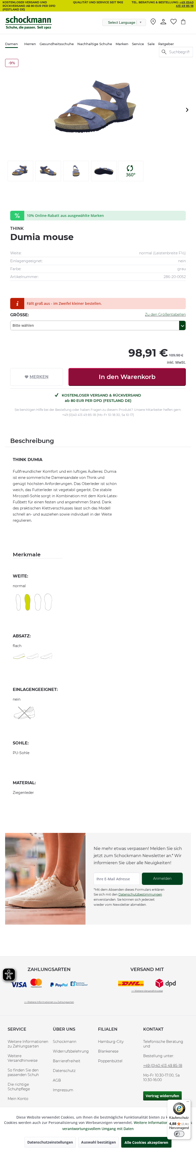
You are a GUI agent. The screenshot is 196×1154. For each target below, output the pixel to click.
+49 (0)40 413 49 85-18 (184, 4)
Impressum (63, 1090)
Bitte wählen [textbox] (23, 325)
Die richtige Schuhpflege (19, 1086)
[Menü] (188, 1103)
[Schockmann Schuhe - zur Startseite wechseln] (28, 22)
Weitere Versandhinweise (23, 1058)
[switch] (179, 1134)
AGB (57, 1080)
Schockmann (64, 1041)
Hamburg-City (111, 1041)
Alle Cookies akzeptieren (146, 1142)
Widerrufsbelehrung (71, 1051)
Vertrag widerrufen (162, 1095)
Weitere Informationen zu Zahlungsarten (28, 1043)
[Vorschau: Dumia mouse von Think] (20, 171)
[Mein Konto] (163, 22)
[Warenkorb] (186, 22)
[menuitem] (153, 23)
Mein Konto (18, 1098)
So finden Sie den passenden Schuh (23, 1072)
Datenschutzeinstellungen (50, 1142)
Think (17, 228)
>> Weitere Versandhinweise (147, 990)
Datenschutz (64, 1070)
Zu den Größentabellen (165, 314)
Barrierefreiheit (66, 1061)
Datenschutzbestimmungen (140, 894)
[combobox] (98, 325)
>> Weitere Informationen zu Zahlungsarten (49, 1002)
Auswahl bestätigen (98, 1142)
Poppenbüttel (110, 1061)
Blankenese (108, 1051)
